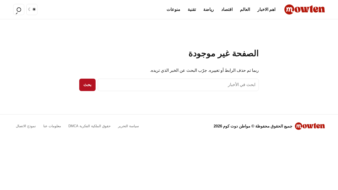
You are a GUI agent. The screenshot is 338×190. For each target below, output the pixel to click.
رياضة (208, 9)
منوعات (173, 9)
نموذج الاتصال (26, 126)
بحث (87, 84)
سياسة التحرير (128, 126)
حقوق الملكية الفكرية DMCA (89, 126)
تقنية (192, 9)
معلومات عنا (52, 126)
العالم (245, 9)
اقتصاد (227, 9)
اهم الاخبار (266, 9)
